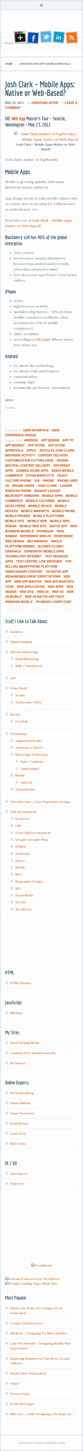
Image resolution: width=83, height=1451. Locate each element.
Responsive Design (28, 881)
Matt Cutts (18, 1144)
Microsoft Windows (22, 495)
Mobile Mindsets (35, 511)
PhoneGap (45, 531)
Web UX (43, 591)
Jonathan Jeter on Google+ (19, 37)
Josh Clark (47, 485)
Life (13, 678)
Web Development (23, 812)
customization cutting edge (29, 460)
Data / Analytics (31, 762)
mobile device (40, 506)
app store (36, 445)
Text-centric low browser (39, 561)
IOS (37, 480)
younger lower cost (54, 601)
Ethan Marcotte (40, 475)
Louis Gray (18, 1133)
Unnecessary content (24, 571)
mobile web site (33, 526)
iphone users (23, 485)
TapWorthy (49, 159)
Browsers (22, 819)
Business (16, 632)
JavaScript (22, 854)
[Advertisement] (41, 1226)
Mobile (20, 775)
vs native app (57, 571)
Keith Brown (19, 1123)
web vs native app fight (44, 596)
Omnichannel (29, 769)
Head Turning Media (24, 1043)
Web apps (55, 586)
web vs (57, 591)
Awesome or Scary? (29, 748)
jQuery (20, 861)
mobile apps (52, 495)
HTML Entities (20, 983)
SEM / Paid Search (28, 666)
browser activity (20, 455)
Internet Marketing (24, 652)
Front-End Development (32, 833)
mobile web (37, 521)
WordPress (23, 909)
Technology (18, 734)
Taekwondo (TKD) (28, 702)
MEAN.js (16, 1013)
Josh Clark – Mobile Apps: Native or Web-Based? (40, 88)
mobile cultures (40, 501)
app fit (68, 440)
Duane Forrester (22, 1113)
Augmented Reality (28, 741)
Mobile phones (17, 516)
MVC (18, 874)
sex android (37, 541)
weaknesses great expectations (32, 576)
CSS (18, 826)
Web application (30, 586)
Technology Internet (23, 556)
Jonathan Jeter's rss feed (72, 37)
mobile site (14, 521)
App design (50, 440)
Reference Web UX (35, 536)
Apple (31, 450)
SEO (18, 888)
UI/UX (20, 902)
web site (27, 591)
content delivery (53, 455)
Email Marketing (27, 659)
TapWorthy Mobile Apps (44, 551)
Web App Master (27, 581)
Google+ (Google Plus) (31, 840)
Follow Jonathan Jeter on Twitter (45, 37)
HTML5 (20, 847)
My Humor (17, 1063)
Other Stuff (18, 688)
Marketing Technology (31, 755)
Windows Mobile (19, 601)
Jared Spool (18, 1174)
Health (20, 695)
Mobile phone (63, 511)
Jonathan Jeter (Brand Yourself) (32, 1053)
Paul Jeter (17, 1184)
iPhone (61, 204)
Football (21, 721)
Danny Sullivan (20, 1103)
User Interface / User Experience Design (40, 802)
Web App (18, 118)
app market (15, 445)
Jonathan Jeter (41, 25)
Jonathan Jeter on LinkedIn (59, 37)
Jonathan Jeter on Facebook (32, 37)
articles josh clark (56, 450)
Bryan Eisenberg (22, 1093)
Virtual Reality (25, 789)
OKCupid (43, 339)
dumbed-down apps (32, 470)
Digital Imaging (21, 642)
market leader (47, 491)
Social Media (24, 895)
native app (58, 526)
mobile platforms (48, 516)
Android (31, 440)
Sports (15, 714)
